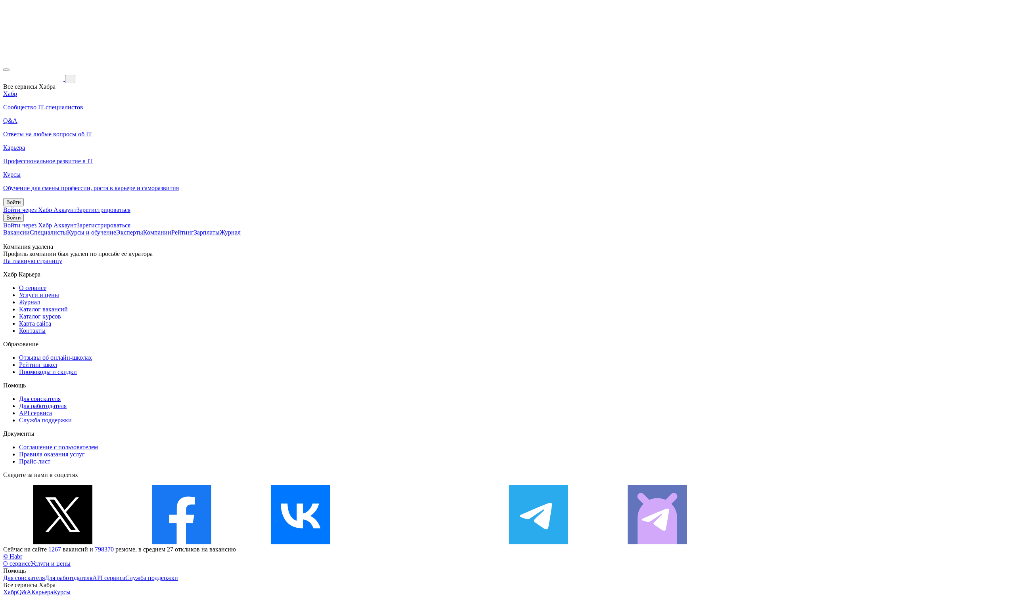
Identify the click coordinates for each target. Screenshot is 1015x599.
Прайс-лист (34, 461)
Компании (157, 232)
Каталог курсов (40, 316)
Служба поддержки (45, 420)
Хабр (10, 592)
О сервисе (32, 287)
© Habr (12, 556)
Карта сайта (35, 323)
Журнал (230, 232)
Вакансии (16, 232)
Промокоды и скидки (48, 371)
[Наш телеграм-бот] (657, 542)
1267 (54, 549)
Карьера (42, 592)
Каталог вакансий (43, 309)
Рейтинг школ (38, 364)
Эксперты (129, 232)
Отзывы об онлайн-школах (55, 357)
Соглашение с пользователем (58, 447)
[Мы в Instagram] (419, 542)
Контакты (32, 330)
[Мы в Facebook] (181, 542)
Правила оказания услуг (52, 454)
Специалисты (48, 232)
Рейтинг (182, 232)
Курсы (62, 592)
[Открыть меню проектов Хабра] (6, 70)
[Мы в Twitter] (62, 542)
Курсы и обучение (91, 232)
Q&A (24, 592)
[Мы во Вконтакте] (300, 542)
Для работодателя (43, 406)
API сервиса (35, 413)
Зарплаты (207, 232)
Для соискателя (40, 398)
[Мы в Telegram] (538, 542)
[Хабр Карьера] (34, 78)
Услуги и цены (39, 295)
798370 (104, 549)
